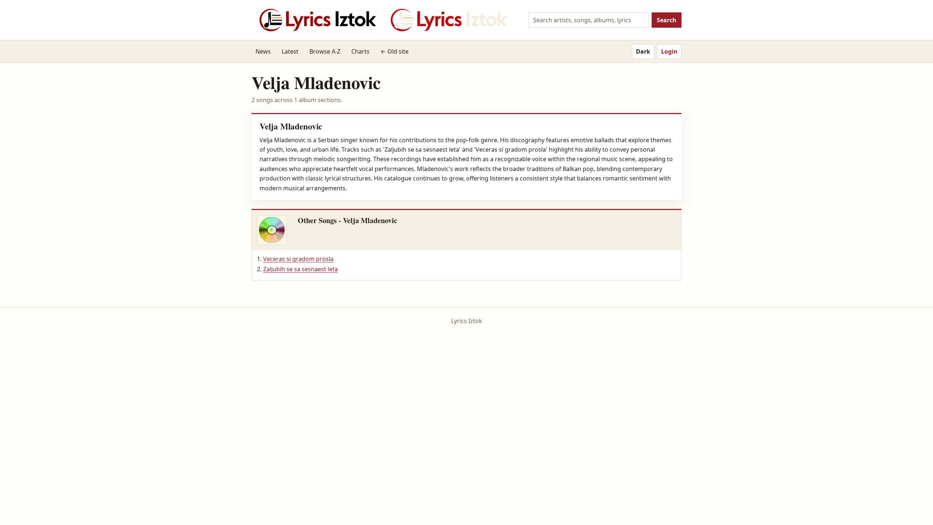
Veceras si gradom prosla (298, 259)
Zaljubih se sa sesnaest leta (300, 269)
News (263, 51)
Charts (360, 51)
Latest (290, 51)
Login (669, 51)
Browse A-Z (324, 51)
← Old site (394, 51)
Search (666, 20)
